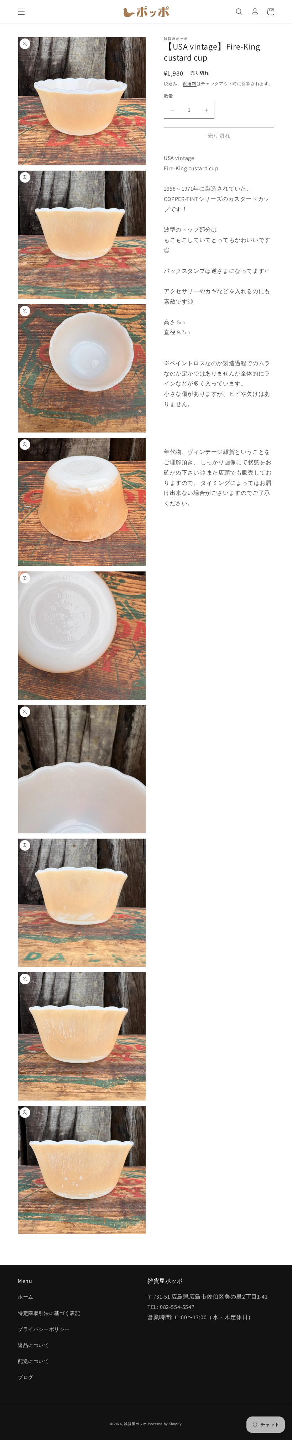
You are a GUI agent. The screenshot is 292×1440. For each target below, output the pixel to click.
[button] (21, 12)
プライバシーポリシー (44, 1329)
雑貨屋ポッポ (135, 1423)
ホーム (25, 1297)
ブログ (25, 1377)
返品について (33, 1345)
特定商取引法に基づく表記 (49, 1313)
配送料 (190, 83)
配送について (33, 1361)
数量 (168, 96)
